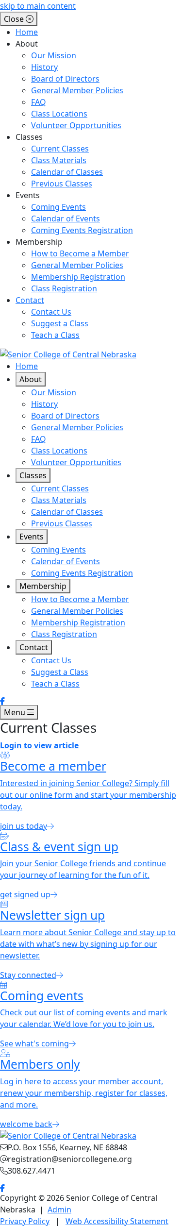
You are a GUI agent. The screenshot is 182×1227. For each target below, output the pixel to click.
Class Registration (64, 288)
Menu (15, 712)
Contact (30, 300)
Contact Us (51, 311)
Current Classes (60, 148)
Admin (59, 1209)
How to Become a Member (80, 253)
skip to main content (38, 5)
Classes (33, 475)
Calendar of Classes (67, 172)
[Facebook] (2, 701)
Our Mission (53, 55)
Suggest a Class (59, 323)
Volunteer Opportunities (76, 125)
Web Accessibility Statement (117, 1221)
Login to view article (39, 745)
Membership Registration (78, 276)
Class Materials (58, 160)
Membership (42, 586)
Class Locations (59, 113)
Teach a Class (55, 335)
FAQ (38, 102)
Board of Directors (65, 78)
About (30, 379)
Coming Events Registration (82, 230)
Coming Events (58, 207)
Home (27, 32)
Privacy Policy (25, 1221)
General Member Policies (77, 90)
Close (15, 19)
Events (31, 536)
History (44, 67)
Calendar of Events (65, 218)
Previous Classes (61, 183)
